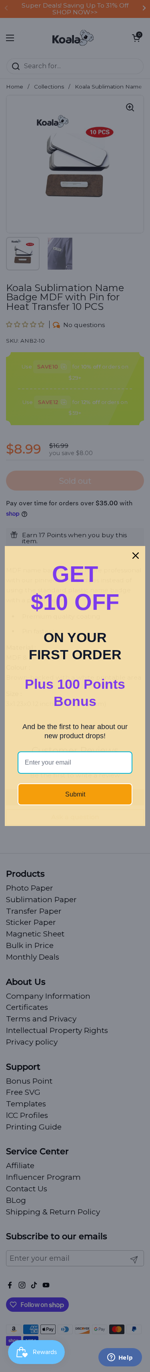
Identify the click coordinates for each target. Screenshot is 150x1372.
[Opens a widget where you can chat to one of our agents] (120, 1358)
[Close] (135, 555)
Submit (75, 794)
